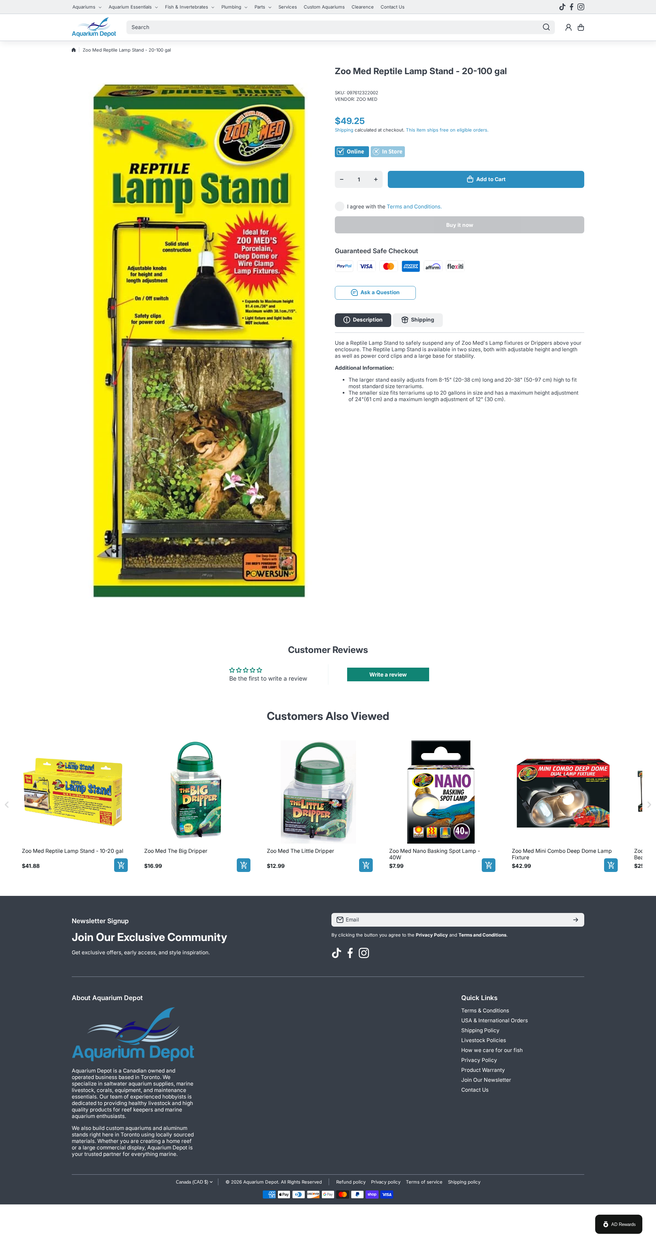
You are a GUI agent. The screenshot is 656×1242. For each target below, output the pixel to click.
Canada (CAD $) (192, 1182)
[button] (580, 27)
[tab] (418, 320)
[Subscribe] (575, 920)
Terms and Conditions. (414, 206)
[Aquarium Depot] (94, 27)
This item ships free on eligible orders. (447, 130)
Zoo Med (367, 99)
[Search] (546, 27)
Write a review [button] (388, 674)
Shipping (344, 130)
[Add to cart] (121, 865)
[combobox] (340, 27)
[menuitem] (87, 7)
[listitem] (73, 804)
